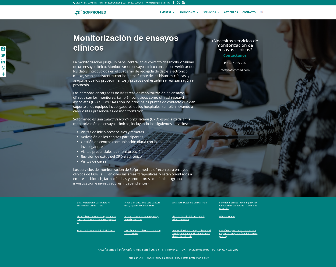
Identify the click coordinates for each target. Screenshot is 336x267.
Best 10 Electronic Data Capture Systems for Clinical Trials (93, 204)
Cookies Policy (171, 257)
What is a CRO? (227, 216)
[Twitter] (3, 55)
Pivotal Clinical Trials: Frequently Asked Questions (188, 218)
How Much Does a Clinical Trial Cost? (96, 230)
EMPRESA (166, 12)
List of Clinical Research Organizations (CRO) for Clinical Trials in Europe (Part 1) (96, 219)
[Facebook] (3, 49)
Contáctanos (234, 55)
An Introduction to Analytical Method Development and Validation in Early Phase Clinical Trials (191, 233)
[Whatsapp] (3, 68)
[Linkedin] (3, 61)
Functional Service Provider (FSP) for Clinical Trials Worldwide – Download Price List (238, 205)
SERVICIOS (209, 12)
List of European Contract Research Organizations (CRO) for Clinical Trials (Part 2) (238, 233)
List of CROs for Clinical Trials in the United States (142, 232)
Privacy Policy (153, 257)
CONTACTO (249, 12)
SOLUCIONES (187, 12)
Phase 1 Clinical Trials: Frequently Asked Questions (141, 218)
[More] (3, 74)
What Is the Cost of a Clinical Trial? (189, 202)
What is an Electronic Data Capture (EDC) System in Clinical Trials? (142, 204)
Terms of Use (135, 257)
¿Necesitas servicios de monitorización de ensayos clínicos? (235, 45)
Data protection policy (196, 257)
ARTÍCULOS (231, 12)
